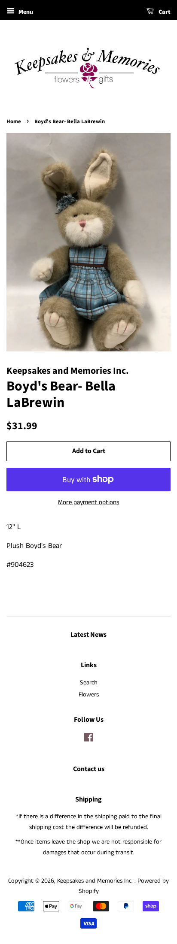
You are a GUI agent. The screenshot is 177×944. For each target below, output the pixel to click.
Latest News (88, 634)
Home (13, 121)
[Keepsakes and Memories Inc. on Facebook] (89, 739)
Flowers (89, 694)
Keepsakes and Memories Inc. (95, 881)
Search (89, 682)
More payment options (88, 502)
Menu (25, 12)
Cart (164, 12)
